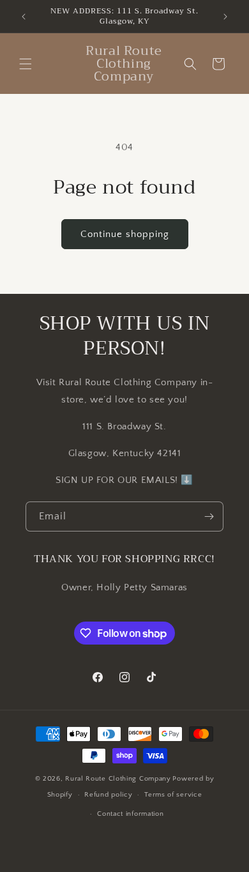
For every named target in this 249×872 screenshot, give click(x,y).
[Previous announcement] (24, 17)
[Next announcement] (225, 17)
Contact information (130, 814)
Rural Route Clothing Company (118, 779)
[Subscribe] (209, 516)
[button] (25, 64)
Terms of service (173, 795)
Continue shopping (124, 234)
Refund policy (108, 795)
